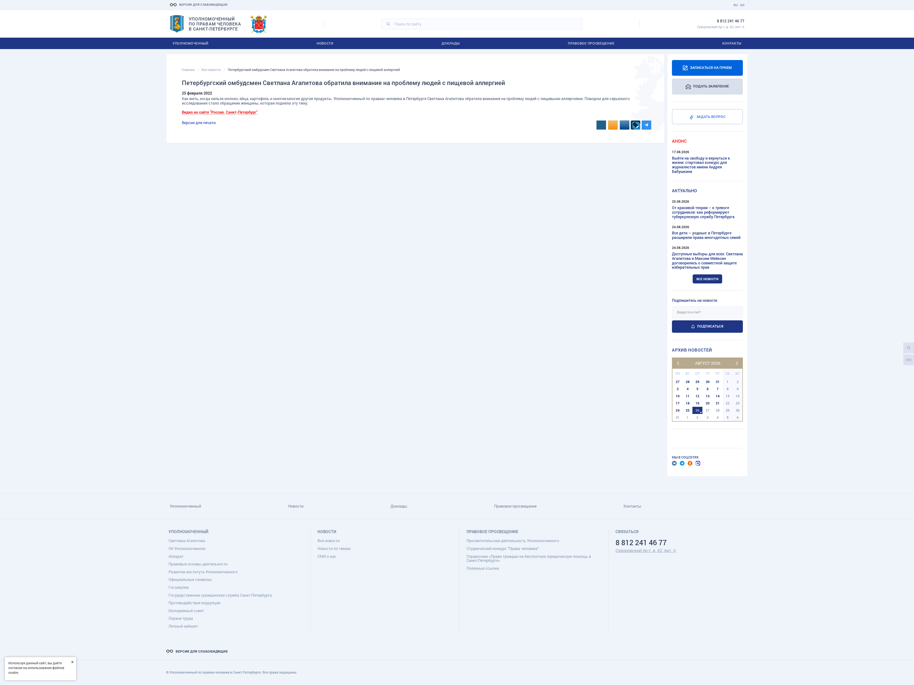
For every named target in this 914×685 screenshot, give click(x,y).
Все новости (707, 279)
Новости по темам (334, 548)
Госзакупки (179, 587)
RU (736, 5)
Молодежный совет (186, 610)
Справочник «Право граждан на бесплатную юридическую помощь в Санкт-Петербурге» (529, 558)
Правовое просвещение (591, 43)
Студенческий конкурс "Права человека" (503, 548)
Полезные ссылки (483, 568)
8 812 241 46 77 (730, 20)
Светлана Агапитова (187, 540)
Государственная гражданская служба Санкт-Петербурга (220, 595)
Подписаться (710, 326)
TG (682, 463)
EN (742, 5)
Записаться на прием (711, 67)
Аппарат (176, 556)
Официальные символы (190, 579)
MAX (697, 463)
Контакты (731, 43)
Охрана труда (181, 618)
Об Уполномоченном (187, 548)
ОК (690, 463)
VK (674, 463)
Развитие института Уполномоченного (203, 571)
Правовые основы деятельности (198, 563)
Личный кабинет (183, 626)
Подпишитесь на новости (694, 300)
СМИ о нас (327, 556)
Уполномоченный (191, 43)
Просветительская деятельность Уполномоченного (513, 540)
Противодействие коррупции (194, 602)
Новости (325, 43)
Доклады (451, 43)
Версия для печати (199, 122)
